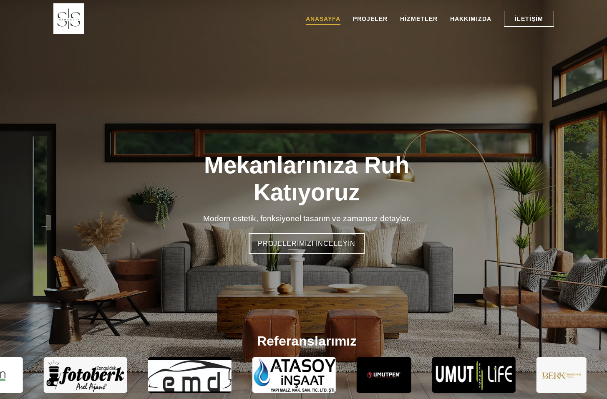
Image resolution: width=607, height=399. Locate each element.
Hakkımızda (470, 18)
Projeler (370, 18)
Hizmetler (419, 18)
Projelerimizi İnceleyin (306, 243)
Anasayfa (323, 18)
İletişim (529, 18)
